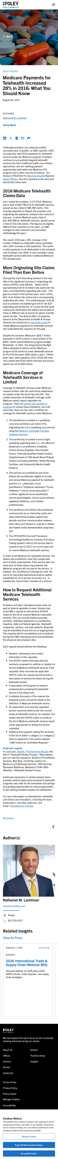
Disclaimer (8, 818)
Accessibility (9, 1105)
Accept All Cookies (29, 1153)
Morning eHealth (36, 175)
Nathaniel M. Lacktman (15, 117)
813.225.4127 (15, 920)
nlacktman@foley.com (14, 905)
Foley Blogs (10, 71)
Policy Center (10, 1093)
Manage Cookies (29, 1136)
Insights (34, 1061)
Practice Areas (37, 1055)
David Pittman (10, 178)
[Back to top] (53, 827)
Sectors (34, 1049)
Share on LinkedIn (5, 138)
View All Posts (12, 938)
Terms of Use (9, 1082)
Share (28, 138)
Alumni (6, 1067)
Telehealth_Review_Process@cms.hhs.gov (27, 751)
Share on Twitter (10, 138)
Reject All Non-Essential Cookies (29, 1145)
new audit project (39, 322)
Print (16, 138)
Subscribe (8, 1072)
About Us (7, 1049)
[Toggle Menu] (53, 5)
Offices (6, 1055)
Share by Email (22, 138)
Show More (9, 125)
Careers (7, 1061)
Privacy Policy (10, 1087)
